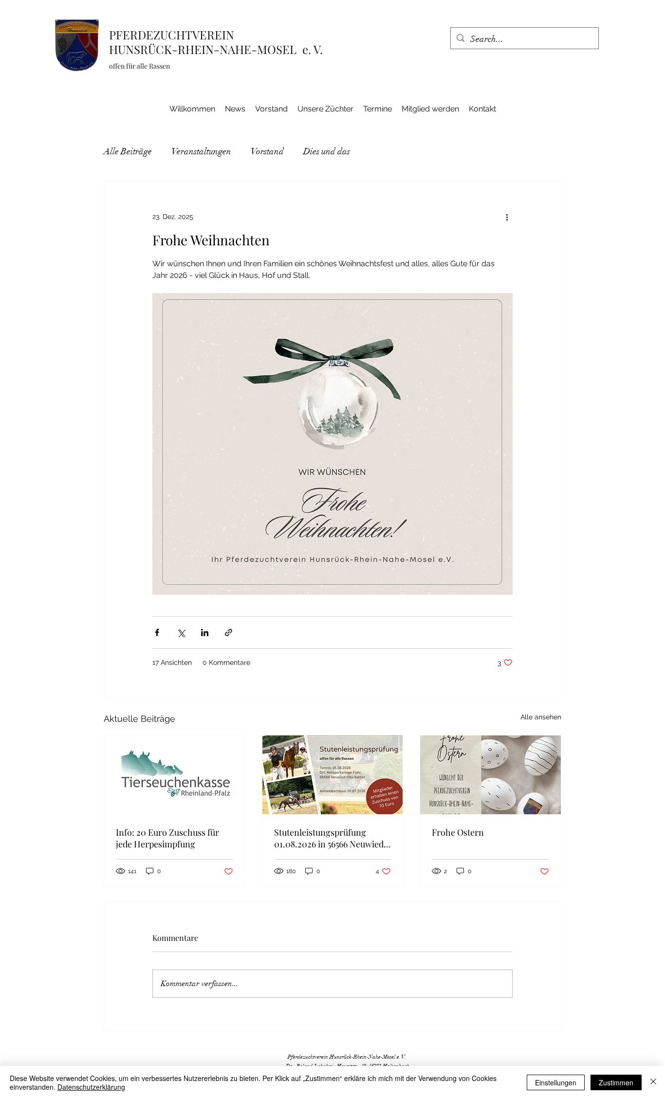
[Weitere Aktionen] (507, 216)
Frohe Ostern (458, 832)
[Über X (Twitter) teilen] (180, 632)
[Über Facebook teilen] (157, 632)
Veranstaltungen (201, 151)
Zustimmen (616, 1082)
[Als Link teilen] (228, 632)
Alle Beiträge (128, 151)
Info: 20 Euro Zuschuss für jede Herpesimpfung (167, 838)
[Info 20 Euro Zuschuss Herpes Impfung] (174, 774)
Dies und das (326, 151)
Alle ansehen (540, 717)
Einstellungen (555, 1082)
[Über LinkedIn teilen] (204, 632)
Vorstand (267, 151)
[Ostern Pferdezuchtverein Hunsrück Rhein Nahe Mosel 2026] (490, 774)
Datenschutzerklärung (91, 1087)
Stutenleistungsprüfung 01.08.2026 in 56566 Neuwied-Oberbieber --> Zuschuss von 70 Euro (331, 838)
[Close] (653, 1082)
